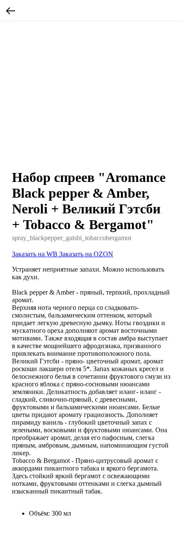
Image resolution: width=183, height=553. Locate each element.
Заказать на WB (35, 254)
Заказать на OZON (86, 254)
